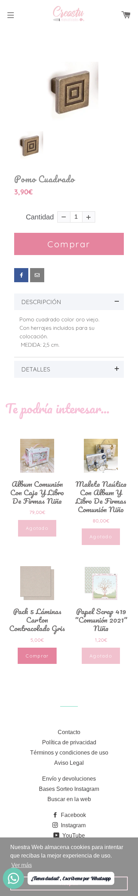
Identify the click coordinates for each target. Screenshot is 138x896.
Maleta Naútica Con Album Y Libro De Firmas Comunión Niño (101, 497)
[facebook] (21, 275)
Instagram (72, 825)
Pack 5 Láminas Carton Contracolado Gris (37, 619)
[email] (37, 275)
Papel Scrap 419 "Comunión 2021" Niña (101, 619)
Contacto (69, 732)
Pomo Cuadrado (44, 179)
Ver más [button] (21, 865)
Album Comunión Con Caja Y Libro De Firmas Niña (37, 492)
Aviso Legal (69, 763)
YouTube (73, 836)
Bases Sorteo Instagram (69, 789)
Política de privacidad (69, 742)
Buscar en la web (69, 799)
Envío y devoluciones (69, 779)
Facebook (72, 815)
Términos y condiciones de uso (69, 753)
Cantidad (40, 217)
